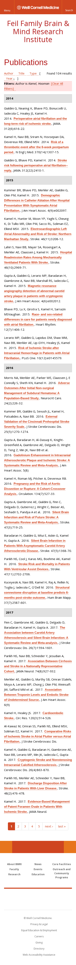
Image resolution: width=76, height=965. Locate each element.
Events (38, 869)
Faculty (14, 869)
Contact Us (70, 847)
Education (38, 874)
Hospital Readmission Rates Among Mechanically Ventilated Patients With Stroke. (38, 257)
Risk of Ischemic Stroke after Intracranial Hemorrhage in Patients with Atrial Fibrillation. (37, 353)
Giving (39, 942)
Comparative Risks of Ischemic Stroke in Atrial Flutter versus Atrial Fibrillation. (37, 736)
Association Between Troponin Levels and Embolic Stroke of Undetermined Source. (36, 694)
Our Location (6, 847)
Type (33, 73)
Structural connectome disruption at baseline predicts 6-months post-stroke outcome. (37, 592)
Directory (39, 948)
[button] (69, 7)
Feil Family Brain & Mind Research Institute (38, 31)
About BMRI (14, 864)
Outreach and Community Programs (62, 873)
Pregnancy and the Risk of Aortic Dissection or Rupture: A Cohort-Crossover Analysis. (34, 489)
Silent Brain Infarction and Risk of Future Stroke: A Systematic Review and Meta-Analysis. (36, 517)
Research (14, 874)
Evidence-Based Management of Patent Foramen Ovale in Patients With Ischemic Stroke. (37, 806)
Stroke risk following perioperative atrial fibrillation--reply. (36, 165)
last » (62, 826)
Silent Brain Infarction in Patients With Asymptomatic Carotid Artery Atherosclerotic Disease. (34, 546)
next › (49, 826)
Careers (39, 936)
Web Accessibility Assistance (39, 954)
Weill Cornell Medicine (38, 894)
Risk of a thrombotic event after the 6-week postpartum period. (36, 147)
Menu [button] (7, 10)
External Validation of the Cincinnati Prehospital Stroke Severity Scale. (36, 421)
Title (21, 73)
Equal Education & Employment (39, 930)
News (38, 864)
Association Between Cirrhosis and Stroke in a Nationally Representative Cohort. (38, 666)
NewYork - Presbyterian (38, 903)
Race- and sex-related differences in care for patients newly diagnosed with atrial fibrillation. (38, 319)
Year (9, 78)
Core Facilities (61, 864)
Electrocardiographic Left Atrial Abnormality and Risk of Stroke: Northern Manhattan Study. (37, 234)
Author (8, 73)
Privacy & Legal (39, 924)
